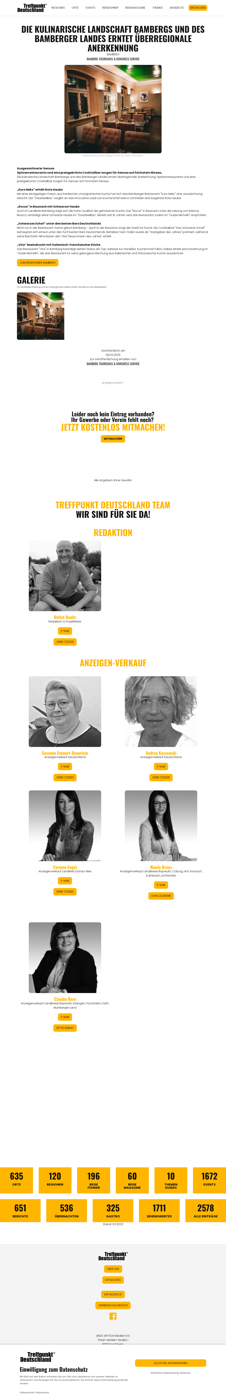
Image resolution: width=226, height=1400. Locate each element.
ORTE (75, 8)
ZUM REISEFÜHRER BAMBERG (37, 263)
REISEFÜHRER (110, 8)
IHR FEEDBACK (113, 1294)
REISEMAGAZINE (135, 8)
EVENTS (90, 8)
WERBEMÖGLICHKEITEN (113, 1305)
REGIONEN (58, 8)
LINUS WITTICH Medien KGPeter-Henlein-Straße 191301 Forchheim (113, 1340)
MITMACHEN (198, 8)
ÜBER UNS (113, 1269)
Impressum (42, 1392)
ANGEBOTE (177, 8)
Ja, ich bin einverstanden (170, 1363)
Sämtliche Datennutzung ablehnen (171, 1373)
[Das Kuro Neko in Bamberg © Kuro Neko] (40, 316)
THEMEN (157, 8)
